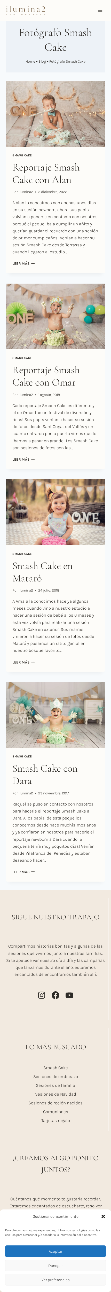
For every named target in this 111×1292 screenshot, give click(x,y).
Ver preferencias (56, 1280)
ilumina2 (26, 192)
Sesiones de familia (55, 1085)
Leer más (23, 263)
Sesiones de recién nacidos (55, 1102)
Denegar (55, 1265)
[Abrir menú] (100, 10)
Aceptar (55, 1251)
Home (30, 61)
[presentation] (55, 114)
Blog (42, 61)
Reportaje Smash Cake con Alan (46, 173)
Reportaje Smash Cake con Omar (46, 376)
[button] (103, 1216)
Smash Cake (22, 155)
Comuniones (55, 1111)
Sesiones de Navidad (55, 1094)
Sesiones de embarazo (55, 1076)
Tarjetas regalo (55, 1120)
